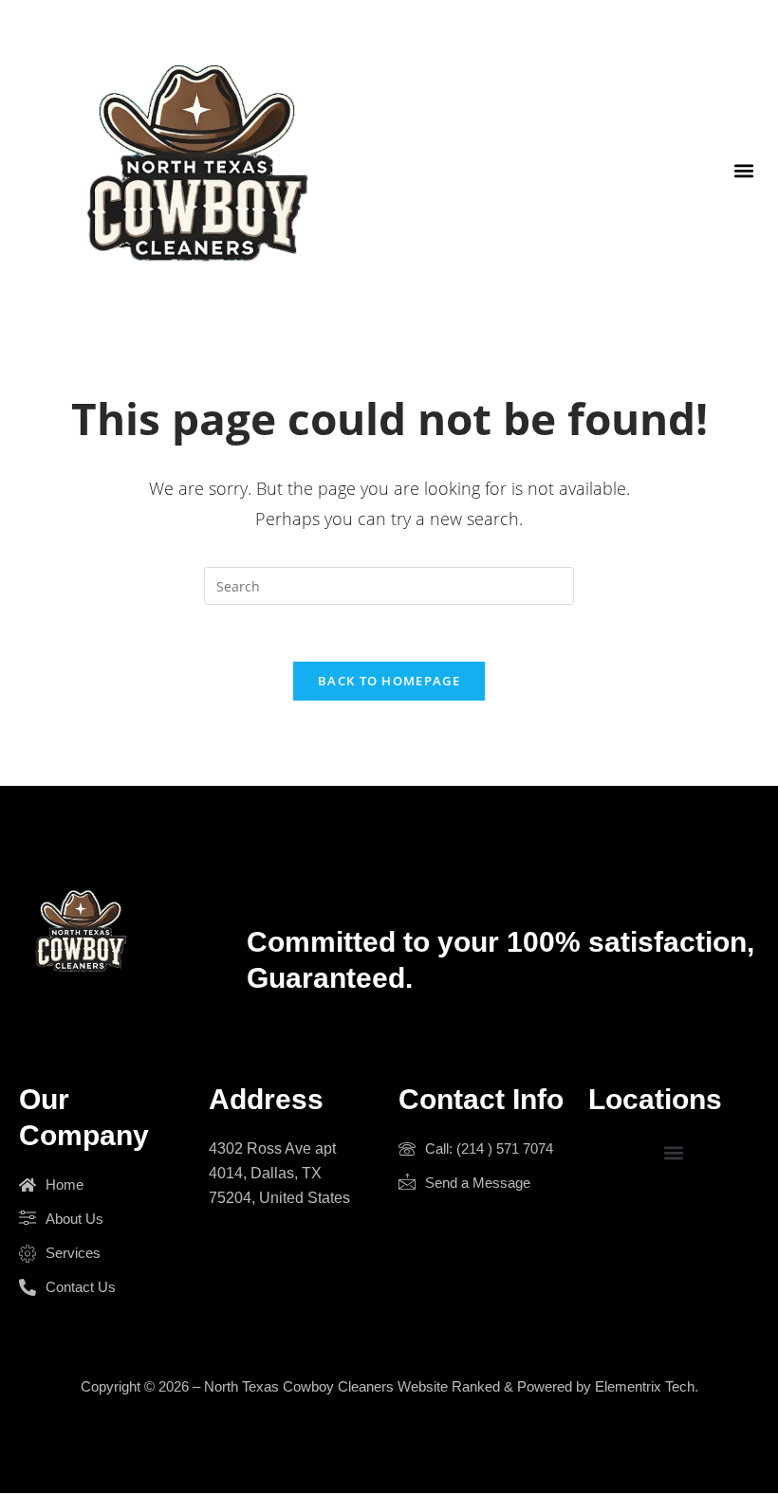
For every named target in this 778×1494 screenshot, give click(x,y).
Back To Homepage (389, 680)
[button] (743, 170)
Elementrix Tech (645, 1386)
